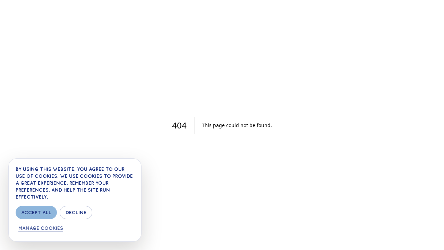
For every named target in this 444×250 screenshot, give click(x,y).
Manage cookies (40, 228)
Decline (76, 212)
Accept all (36, 212)
